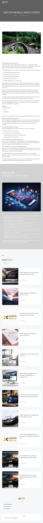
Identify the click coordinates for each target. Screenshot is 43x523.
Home (15, 15)
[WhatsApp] (13, 516)
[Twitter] (6, 516)
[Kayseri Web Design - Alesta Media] (5, 2)
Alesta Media (6, 111)
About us (24, 515)
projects (10, 160)
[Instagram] (11, 516)
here (24, 102)
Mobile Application (7, 107)
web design (4, 160)
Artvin (4, 109)
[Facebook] (4, 516)
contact (26, 100)
